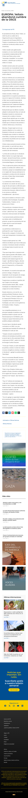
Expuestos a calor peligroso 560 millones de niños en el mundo (13, 613)
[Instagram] (14, 706)
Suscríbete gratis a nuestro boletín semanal (14, 683)
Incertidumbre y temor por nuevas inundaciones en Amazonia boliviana (13, 634)
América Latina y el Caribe (10, 751)
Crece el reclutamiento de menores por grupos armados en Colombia (13, 535)
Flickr (5, 741)
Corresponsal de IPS (8, 29)
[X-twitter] (10, 706)
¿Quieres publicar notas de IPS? (11, 727)
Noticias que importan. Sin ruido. (14, 674)
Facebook (6, 739)
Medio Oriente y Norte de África (11, 760)
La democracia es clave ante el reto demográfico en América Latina (13, 527)
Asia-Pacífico (7, 755)
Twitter (5, 737)
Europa (5, 758)
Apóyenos (6, 725)
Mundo (5, 762)
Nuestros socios (8, 721)
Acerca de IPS (7, 719)
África (5, 749)
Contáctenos (7, 723)
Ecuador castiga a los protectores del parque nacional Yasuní (13, 519)
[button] (3, 413)
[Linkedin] (22, 706)
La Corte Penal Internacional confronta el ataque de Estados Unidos (14, 511)
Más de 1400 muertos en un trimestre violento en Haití (13, 655)
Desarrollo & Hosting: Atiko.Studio (14, 791)
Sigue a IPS (6, 733)
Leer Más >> (6, 505)
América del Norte (8, 753)
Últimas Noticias (14, 420)
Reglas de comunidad (9, 744)
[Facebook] (5, 706)
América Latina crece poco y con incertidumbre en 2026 (12, 503)
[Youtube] (18, 706)
